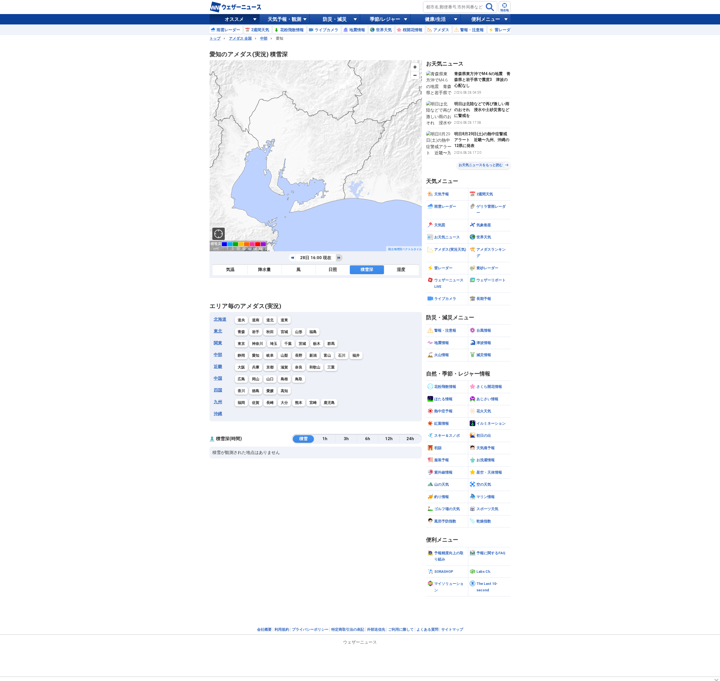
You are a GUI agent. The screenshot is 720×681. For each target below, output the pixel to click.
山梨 (284, 355)
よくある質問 (427, 629)
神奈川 (257, 343)
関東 (218, 342)
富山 (327, 355)
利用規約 (281, 629)
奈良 (298, 367)
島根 (284, 379)
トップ (215, 38)
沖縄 (218, 413)
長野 (298, 355)
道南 (255, 320)
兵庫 (255, 367)
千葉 (288, 343)
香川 (241, 391)
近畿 (218, 366)
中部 (263, 38)
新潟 (313, 355)
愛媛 (270, 391)
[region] (316, 155)
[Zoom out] (415, 75)
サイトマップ (452, 629)
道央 (241, 320)
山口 (270, 379)
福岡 (241, 403)
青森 (241, 332)
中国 (218, 378)
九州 (218, 401)
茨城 (302, 343)
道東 (284, 320)
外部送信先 (376, 629)
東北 (218, 331)
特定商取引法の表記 (347, 629)
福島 (313, 332)
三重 (331, 367)
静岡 (241, 355)
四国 (218, 390)
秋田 (270, 332)
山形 (298, 332)
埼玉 (273, 343)
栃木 (316, 343)
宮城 (284, 332)
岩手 (255, 332)
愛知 (255, 355)
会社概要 (264, 629)
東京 (241, 343)
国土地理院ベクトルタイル (405, 249)
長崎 (270, 403)
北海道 (220, 319)
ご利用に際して (401, 629)
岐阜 (270, 355)
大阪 (241, 367)
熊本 (298, 403)
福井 (356, 355)
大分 (284, 403)
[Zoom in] (415, 67)
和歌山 (314, 367)
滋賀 (284, 367)
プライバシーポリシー (310, 629)
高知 (284, 391)
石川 (341, 355)
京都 (270, 367)
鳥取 (298, 379)
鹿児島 (329, 403)
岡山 (255, 379)
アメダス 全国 (240, 38)
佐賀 (255, 403)
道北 (270, 320)
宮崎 (313, 403)
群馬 (331, 343)
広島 (241, 379)
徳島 (255, 391)
